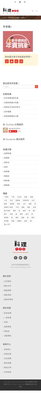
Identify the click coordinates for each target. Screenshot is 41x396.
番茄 (28, 207)
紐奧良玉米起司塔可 (12, 107)
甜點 (23, 207)
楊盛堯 (7, 185)
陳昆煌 (7, 181)
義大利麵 (7, 210)
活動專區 (7, 336)
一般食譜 (7, 318)
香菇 (32, 217)
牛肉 (17, 207)
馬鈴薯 (6, 221)
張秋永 (7, 162)
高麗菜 (19, 221)
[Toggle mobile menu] (37, 11)
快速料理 (26, 200)
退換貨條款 (8, 299)
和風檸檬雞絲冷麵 (11, 116)
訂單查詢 (7, 372)
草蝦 (14, 210)
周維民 (7, 176)
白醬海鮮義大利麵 (11, 103)
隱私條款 (7, 295)
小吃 (5, 200)
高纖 (12, 221)
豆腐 (11, 214)
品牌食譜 (7, 153)
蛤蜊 (24, 210)
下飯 (12, 197)
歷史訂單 (7, 367)
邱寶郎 (7, 158)
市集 (6, 322)
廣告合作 (7, 286)
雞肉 (17, 217)
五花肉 (19, 197)
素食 (34, 207)
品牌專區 (7, 327)
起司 (27, 214)
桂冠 (18, 204)
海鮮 (30, 204)
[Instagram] (25, 257)
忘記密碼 (7, 358)
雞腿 (22, 217)
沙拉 (24, 204)
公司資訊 (7, 281)
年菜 (11, 200)
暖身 (5, 204)
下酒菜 (6, 197)
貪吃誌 (7, 331)
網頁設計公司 (29, 384)
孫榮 (6, 167)
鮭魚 (25, 221)
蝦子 (5, 214)
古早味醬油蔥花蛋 (11, 98)
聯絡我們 (7, 290)
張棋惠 (7, 171)
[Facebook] (15, 257)
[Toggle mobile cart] (33, 11)
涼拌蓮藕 (7, 112)
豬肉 (21, 214)
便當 (25, 197)
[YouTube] (20, 257)
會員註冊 (7, 354)
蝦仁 (34, 210)
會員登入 (7, 349)
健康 (31, 197)
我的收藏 (7, 363)
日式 (33, 200)
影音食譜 (7, 313)
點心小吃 (7, 224)
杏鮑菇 (12, 204)
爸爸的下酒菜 (8, 207)
